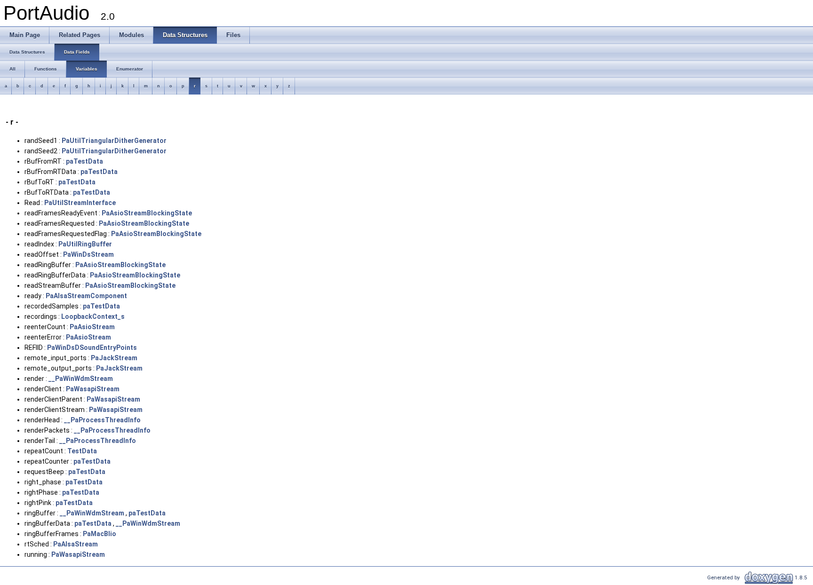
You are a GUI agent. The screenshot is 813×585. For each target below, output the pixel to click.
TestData (82, 451)
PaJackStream (114, 358)
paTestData (84, 161)
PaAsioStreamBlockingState (147, 213)
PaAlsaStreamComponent (86, 296)
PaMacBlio (99, 534)
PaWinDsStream (88, 254)
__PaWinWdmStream (80, 378)
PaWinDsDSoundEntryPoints (92, 347)
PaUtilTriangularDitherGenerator (114, 140)
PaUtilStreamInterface (80, 202)
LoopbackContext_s (93, 316)
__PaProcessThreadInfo (102, 420)
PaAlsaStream (75, 544)
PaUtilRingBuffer (85, 244)
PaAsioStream (92, 327)
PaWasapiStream (93, 389)
